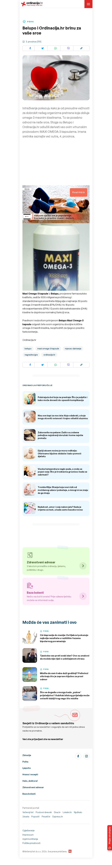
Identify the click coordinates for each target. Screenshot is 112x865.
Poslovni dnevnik (44, 812)
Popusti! (35, 816)
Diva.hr (57, 812)
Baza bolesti (29, 794)
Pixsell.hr (46, 816)
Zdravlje (26, 755)
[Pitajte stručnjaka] (109, 837)
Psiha (25, 761)
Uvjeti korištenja (30, 839)
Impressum (28, 834)
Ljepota (26, 768)
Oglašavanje (28, 830)
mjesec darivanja (73, 348)
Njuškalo (78, 812)
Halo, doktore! (30, 781)
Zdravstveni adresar (33, 787)
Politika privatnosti (31, 843)
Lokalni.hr (67, 812)
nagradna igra (31, 354)
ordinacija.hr (49, 354)
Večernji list (28, 812)
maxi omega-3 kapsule (48, 348)
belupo (28, 348)
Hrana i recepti (30, 774)
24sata (25, 816)
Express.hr (57, 816)
